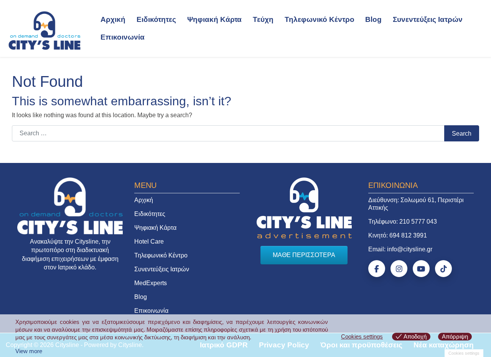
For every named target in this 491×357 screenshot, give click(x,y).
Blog (373, 19)
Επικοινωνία (123, 37)
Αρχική (113, 19)
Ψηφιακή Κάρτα (214, 19)
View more (28, 351)
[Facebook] (376, 268)
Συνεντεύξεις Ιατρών (428, 19)
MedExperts (150, 283)
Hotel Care (149, 241)
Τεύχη (263, 19)
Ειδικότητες (156, 19)
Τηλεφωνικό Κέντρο (319, 19)
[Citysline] (44, 30)
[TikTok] (443, 268)
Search (461, 133)
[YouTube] (421, 268)
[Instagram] (398, 268)
